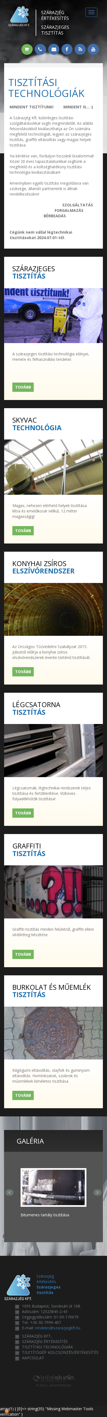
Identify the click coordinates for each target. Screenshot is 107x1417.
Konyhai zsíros (43, 567)
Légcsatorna (36, 708)
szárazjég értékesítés (45, 1341)
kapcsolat (33, 1357)
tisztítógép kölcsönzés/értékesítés (60, 1352)
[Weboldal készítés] (53, 1378)
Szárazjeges (55, 30)
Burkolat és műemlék (51, 990)
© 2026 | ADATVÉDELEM (53, 1385)
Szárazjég (55, 15)
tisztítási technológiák (47, 1346)
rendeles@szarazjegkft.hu (57, 1327)
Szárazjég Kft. (37, 1336)
